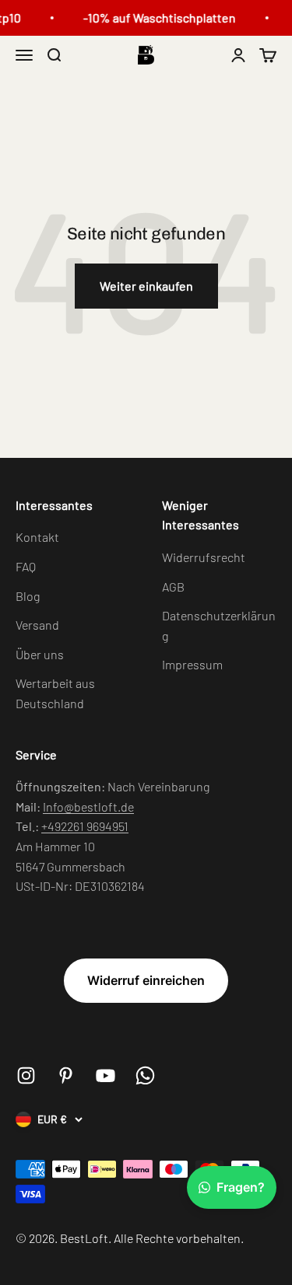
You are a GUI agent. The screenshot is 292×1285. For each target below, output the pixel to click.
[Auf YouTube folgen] (105, 1075)
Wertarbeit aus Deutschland (55, 693)
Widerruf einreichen (146, 980)
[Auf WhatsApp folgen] (145, 1075)
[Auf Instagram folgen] (26, 1075)
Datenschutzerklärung (219, 625)
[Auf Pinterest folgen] (65, 1075)
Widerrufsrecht (203, 557)
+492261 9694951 (84, 826)
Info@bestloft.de (88, 806)
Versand (37, 624)
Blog (28, 595)
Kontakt (37, 536)
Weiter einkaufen (146, 285)
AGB (173, 586)
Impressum (192, 664)
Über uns (40, 654)
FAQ (26, 566)
